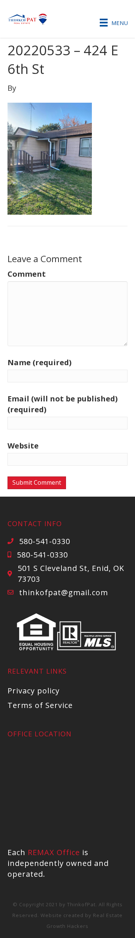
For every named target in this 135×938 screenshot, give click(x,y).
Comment (27, 274)
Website (23, 446)
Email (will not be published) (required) (63, 404)
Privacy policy (34, 691)
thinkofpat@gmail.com (63, 592)
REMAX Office (54, 852)
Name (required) (40, 362)
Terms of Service (40, 705)
